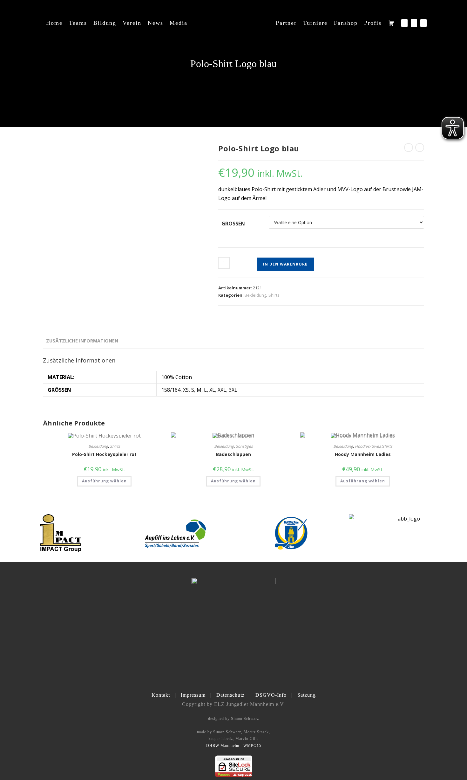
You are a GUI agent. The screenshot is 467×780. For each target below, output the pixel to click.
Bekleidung (255, 295)
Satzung (306, 695)
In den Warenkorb (285, 264)
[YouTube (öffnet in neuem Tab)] (423, 23)
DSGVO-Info (271, 695)
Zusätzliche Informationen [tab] (82, 341)
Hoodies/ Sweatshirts (373, 446)
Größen (233, 223)
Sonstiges (244, 446)
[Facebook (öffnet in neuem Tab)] (404, 23)
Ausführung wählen (104, 481)
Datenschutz (230, 695)
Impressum (193, 695)
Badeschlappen (233, 454)
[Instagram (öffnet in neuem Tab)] (414, 23)
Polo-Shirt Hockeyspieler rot (104, 454)
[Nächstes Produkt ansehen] (419, 147)
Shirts (274, 295)
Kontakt (161, 695)
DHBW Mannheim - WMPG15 (233, 745)
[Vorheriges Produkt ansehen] (408, 147)
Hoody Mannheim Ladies (363, 454)
